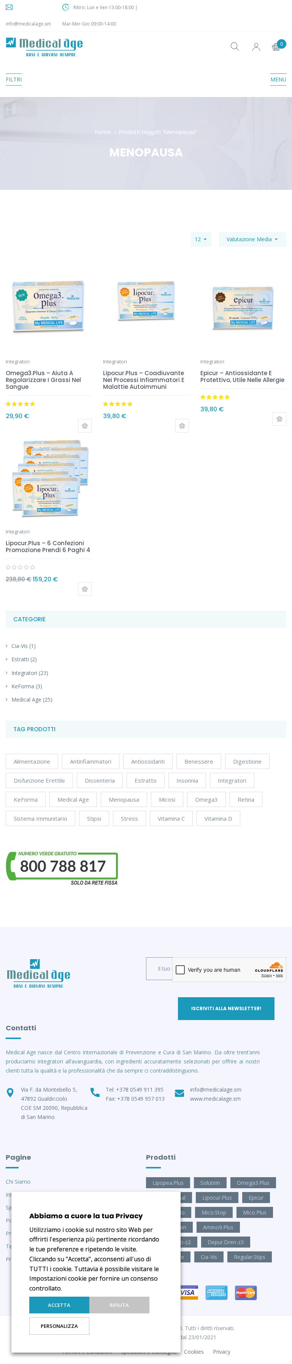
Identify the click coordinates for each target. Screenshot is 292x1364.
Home (103, 132)
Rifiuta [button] (119, 1305)
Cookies (194, 1351)
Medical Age (26, 699)
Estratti (20, 659)
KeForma (22, 686)
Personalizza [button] (59, 1326)
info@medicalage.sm (28, 24)
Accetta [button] (59, 1305)
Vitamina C (171, 818)
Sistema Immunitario (40, 818)
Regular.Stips (249, 1257)
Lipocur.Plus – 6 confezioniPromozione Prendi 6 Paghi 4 (48, 546)
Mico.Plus (255, 1212)
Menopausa (124, 799)
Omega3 (206, 799)
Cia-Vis (19, 645)
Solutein (210, 1182)
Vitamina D (218, 818)
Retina (246, 799)
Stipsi (94, 818)
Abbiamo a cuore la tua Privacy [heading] (86, 1216)
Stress (129, 818)
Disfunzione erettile (39, 780)
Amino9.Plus (218, 1227)
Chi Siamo (18, 1181)
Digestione (247, 761)
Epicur (256, 1197)
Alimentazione (32, 761)
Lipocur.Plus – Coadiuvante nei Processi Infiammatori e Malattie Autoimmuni (143, 380)
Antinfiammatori (90, 761)
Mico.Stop (214, 1212)
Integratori (24, 672)
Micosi (167, 799)
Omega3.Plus (253, 1182)
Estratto (146, 780)
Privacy (221, 1351)
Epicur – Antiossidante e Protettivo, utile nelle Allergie (242, 376)
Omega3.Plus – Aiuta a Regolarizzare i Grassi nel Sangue (43, 380)
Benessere (198, 761)
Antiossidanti (148, 761)
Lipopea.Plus (168, 1182)
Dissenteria (100, 780)
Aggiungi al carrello (85, 426)
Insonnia (187, 780)
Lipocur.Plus (217, 1197)
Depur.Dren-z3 (226, 1242)
